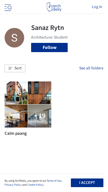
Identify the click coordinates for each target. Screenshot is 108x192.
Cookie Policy (35, 185)
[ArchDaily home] (54, 7)
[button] (15, 68)
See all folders (91, 68)
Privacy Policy (13, 185)
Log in (97, 7)
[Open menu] (7, 7)
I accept (87, 183)
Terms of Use (54, 181)
